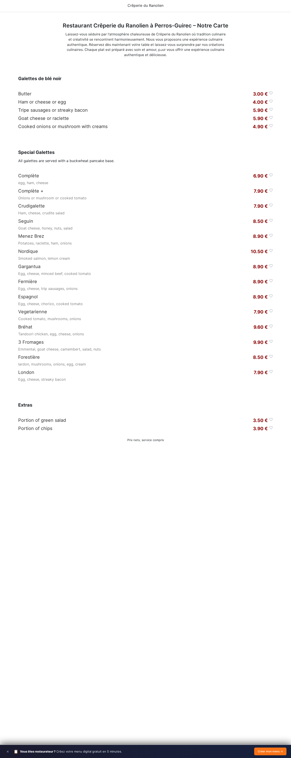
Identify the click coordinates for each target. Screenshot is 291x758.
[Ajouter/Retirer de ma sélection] (271, 93)
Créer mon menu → (270, 751)
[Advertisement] (145, 528)
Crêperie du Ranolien (145, 5)
